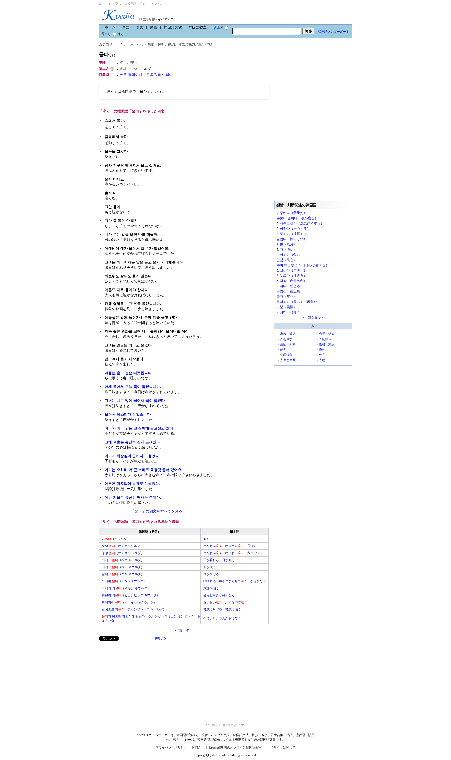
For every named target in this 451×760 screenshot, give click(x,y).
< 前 (178, 630)
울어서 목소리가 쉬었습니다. (128, 414)
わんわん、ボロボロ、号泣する (231, 546)
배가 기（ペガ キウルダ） (123, 567)
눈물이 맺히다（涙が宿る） (297, 218)
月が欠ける (211, 574)
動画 (153, 27)
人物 (322, 360)
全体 (220, 27)
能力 (283, 349)
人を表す (286, 339)
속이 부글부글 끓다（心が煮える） (302, 265)
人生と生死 (288, 360)
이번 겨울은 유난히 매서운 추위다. (133, 497)
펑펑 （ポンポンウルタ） (122, 546)
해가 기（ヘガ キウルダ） (123, 560)
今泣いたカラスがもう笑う (222, 618)
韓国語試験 (173, 27)
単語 (125, 27)
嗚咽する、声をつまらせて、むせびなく (234, 581)
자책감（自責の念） (291, 281)
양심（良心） (286, 260)
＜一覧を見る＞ (313, 317)
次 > (188, 630)
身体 (322, 349)
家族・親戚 (288, 334)
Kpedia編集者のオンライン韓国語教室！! (237, 747)
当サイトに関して (282, 747)
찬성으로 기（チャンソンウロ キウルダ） (134, 609)
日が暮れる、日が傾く (219, 560)
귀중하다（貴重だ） (291, 213)
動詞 (171, 44)
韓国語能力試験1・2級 (195, 44)
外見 (322, 355)
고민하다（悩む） (290, 255)
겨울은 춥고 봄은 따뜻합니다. (129, 373)
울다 (107, 54)
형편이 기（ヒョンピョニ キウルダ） (131, 595)
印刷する (160, 638)
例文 (139, 27)
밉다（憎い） (286, 249)
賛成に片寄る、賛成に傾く (222, 609)
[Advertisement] (138, 677)
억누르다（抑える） (291, 276)
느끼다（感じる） (290, 286)
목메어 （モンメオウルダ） (124, 581)
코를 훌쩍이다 (131, 75)
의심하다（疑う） (290, 312)
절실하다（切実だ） (291, 270)
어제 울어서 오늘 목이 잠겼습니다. (133, 387)
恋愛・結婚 (327, 334)
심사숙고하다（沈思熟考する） (300, 223)
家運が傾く (211, 588)
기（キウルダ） (116, 539)
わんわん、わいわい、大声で (233, 553)
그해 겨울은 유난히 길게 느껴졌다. (133, 442)
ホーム (110, 27)
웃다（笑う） (286, 296)
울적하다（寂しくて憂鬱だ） (298, 302)
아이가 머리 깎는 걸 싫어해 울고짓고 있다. (139, 428)
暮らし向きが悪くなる (219, 595)
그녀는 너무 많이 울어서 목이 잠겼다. (135, 401)
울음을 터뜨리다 (159, 75)
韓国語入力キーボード (333, 31)
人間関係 (325, 339)
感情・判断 (156, 44)
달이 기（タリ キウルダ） (123, 574)
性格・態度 (327, 344)
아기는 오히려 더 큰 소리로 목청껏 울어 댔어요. (143, 470)
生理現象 (286, 355)
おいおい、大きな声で (225, 602)
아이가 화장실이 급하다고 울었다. (132, 456)
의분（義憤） (286, 307)
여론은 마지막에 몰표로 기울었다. (132, 484)
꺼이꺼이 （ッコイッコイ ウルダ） (129, 602)
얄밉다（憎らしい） (291, 239)
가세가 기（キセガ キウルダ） (126, 588)
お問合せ (198, 747)
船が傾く (209, 567)
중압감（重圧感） (290, 291)
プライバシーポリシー (171, 747)
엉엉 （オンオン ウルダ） (123, 553)
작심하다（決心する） (293, 229)
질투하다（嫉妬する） (293, 234)
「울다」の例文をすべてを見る (156, 511)
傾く (206, 539)
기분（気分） (286, 244)
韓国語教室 (197, 27)
